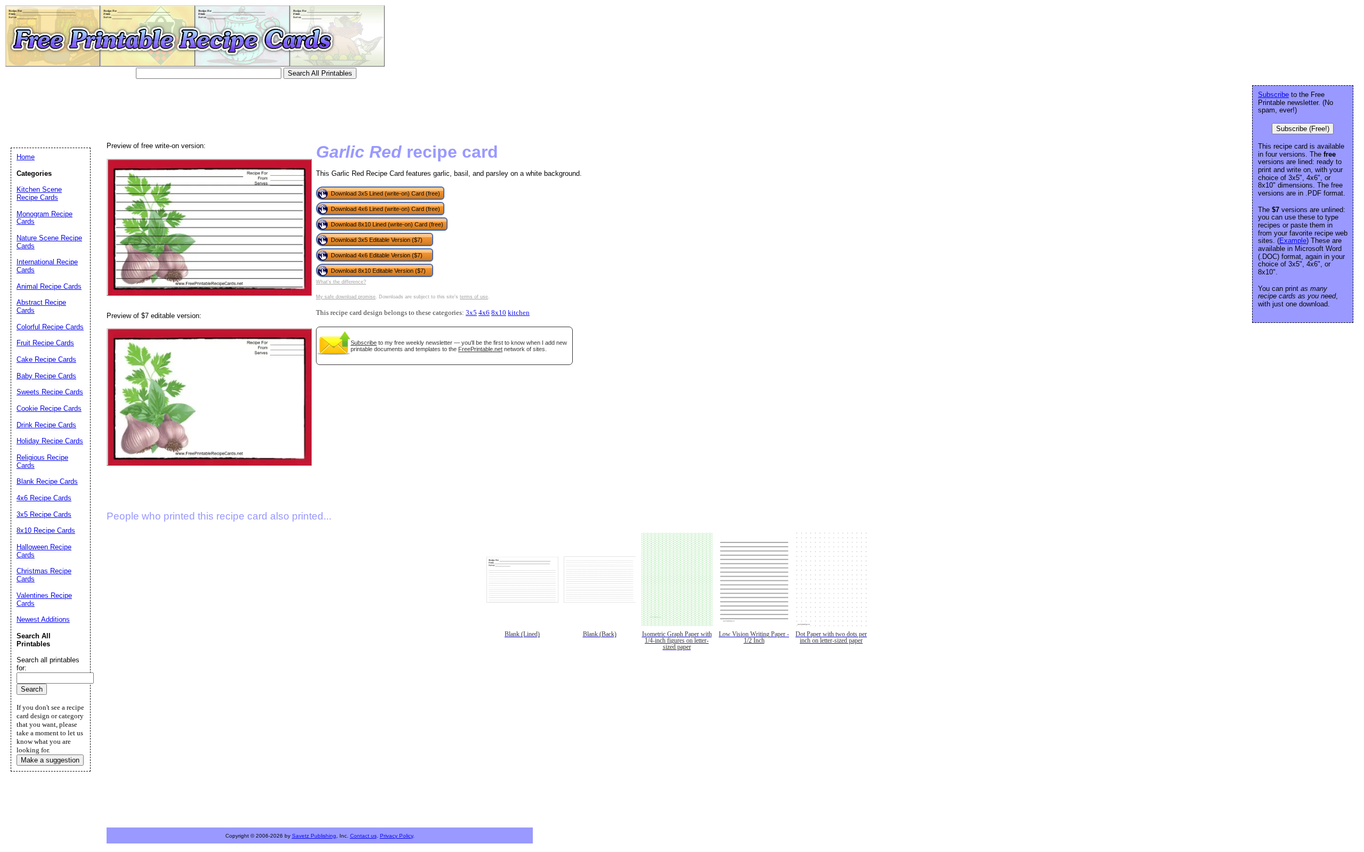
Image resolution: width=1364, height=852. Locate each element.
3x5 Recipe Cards (44, 514)
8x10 (498, 313)
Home (26, 157)
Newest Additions (43, 619)
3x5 (471, 313)
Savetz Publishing (314, 836)
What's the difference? (341, 282)
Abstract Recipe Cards (41, 306)
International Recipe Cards (47, 266)
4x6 (484, 313)
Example (1292, 241)
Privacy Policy (396, 836)
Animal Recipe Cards (49, 286)
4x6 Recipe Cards (44, 498)
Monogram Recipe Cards (44, 218)
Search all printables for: (48, 664)
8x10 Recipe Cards (46, 530)
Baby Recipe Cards (46, 376)
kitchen (519, 313)
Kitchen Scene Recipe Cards (39, 193)
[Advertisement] (205, 109)
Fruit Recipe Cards (45, 343)
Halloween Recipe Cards (44, 551)
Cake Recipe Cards (46, 359)
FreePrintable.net (480, 349)
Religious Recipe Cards (42, 461)
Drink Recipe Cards (46, 425)
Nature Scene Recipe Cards (49, 242)
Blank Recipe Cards (47, 481)
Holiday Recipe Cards (50, 441)
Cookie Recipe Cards (49, 408)
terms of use (474, 296)
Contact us (363, 836)
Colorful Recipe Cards (50, 327)
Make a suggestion (50, 760)
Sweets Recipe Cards (50, 392)
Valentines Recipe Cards (44, 599)
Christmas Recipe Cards (44, 575)
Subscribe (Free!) (1302, 129)
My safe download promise (346, 296)
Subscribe (364, 342)
